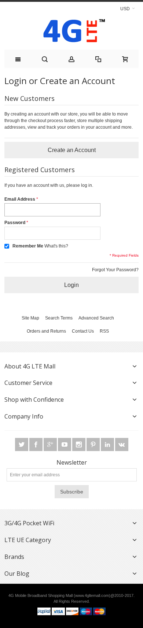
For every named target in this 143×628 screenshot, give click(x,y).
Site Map (30, 318)
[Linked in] (108, 444)
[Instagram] (79, 444)
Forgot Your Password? (115, 269)
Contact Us (83, 331)
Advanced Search (96, 318)
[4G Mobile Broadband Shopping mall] (71, 32)
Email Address (19, 199)
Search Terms (59, 318)
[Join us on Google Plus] (51, 444)
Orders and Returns (46, 331)
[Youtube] (65, 444)
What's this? (56, 246)
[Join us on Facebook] (36, 444)
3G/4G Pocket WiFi (29, 523)
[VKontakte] (121, 444)
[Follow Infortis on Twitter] (22, 444)
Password (14, 222)
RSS (104, 331)
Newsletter (71, 462)
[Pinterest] (94, 444)
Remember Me (27, 246)
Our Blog (16, 574)
